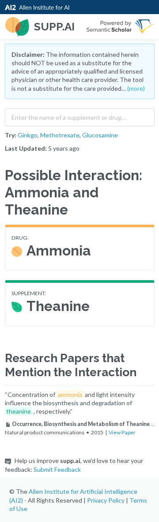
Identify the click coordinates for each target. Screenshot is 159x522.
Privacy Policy (106, 500)
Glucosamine (100, 135)
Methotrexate (60, 135)
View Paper (122, 432)
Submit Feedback (57, 469)
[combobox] (80, 115)
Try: (10, 135)
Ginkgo (28, 135)
